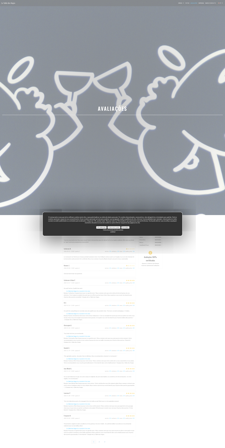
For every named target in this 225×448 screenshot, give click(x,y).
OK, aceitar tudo (101, 227)
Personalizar (125, 227)
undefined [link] (112, 231)
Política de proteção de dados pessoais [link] (113, 229)
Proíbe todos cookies (113, 227)
